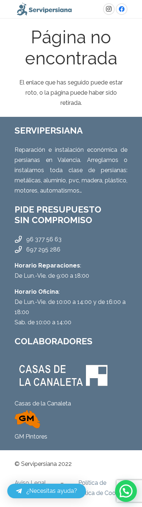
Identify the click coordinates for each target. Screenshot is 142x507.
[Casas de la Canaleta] (71, 375)
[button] (126, 491)
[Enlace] (45, 9)
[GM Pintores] (71, 418)
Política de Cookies (100, 493)
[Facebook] (121, 9)
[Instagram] (109, 9)
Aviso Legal (30, 482)
